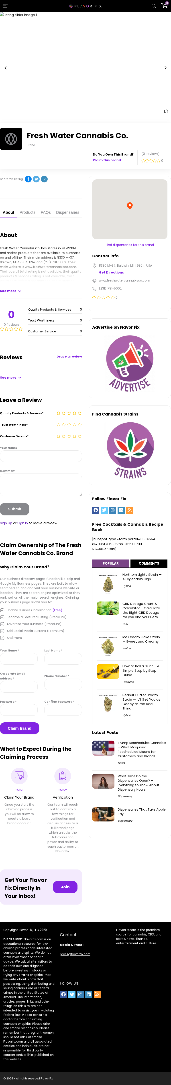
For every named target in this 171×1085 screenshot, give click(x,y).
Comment (8, 471)
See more (8, 291)
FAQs (46, 212)
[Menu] (5, 6)
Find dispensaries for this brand (130, 245)
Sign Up (6, 523)
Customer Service (14, 436)
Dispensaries (67, 212)
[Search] (154, 6)
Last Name (53, 650)
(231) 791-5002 (54, 262)
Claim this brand (107, 160)
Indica (126, 648)
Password (8, 701)
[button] (5, 67)
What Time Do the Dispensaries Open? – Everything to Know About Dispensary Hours (138, 783)
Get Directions (111, 272)
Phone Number (56, 676)
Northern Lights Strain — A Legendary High (142, 576)
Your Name (8, 448)
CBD (125, 624)
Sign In (22, 523)
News (121, 763)
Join (65, 887)
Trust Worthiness (14, 425)
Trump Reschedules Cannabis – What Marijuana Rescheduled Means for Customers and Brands (142, 749)
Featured (128, 682)
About (8, 212)
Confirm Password (59, 701)
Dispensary (125, 796)
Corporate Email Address (12, 676)
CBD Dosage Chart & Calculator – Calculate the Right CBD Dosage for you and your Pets (141, 610)
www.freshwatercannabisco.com (50, 267)
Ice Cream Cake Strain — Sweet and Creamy (141, 639)
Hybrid (126, 586)
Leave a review (69, 356)
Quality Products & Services (21, 413)
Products (27, 212)
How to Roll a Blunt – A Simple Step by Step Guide (140, 670)
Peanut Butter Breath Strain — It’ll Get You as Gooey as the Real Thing (141, 702)
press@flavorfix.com (75, 954)
